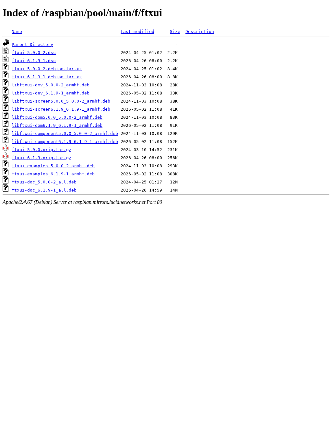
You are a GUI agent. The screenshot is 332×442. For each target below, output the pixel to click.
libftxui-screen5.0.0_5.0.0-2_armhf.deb (61, 101)
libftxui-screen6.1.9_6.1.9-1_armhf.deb (61, 109)
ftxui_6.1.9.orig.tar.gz (41, 157)
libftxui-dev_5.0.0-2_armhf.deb (50, 85)
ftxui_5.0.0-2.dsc (34, 52)
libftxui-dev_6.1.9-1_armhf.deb (50, 93)
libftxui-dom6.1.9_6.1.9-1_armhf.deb (57, 125)
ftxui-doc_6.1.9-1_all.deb (44, 190)
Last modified (137, 31)
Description (199, 31)
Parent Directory (32, 44)
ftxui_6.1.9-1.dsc (34, 60)
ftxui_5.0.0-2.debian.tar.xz (47, 68)
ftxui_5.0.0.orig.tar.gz (41, 149)
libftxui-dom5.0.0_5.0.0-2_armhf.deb (57, 117)
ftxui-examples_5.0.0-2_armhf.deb (53, 165)
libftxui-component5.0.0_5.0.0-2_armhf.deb (65, 133)
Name (17, 31)
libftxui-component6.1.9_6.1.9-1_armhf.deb (65, 141)
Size (175, 31)
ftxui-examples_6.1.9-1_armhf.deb (53, 173)
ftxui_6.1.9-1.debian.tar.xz (47, 76)
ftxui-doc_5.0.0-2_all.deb (44, 182)
